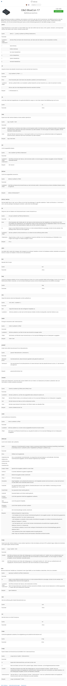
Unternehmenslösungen (14, 685)
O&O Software (4, 685)
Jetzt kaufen (58, 11)
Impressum (23, 685)
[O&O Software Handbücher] (34, 1)
